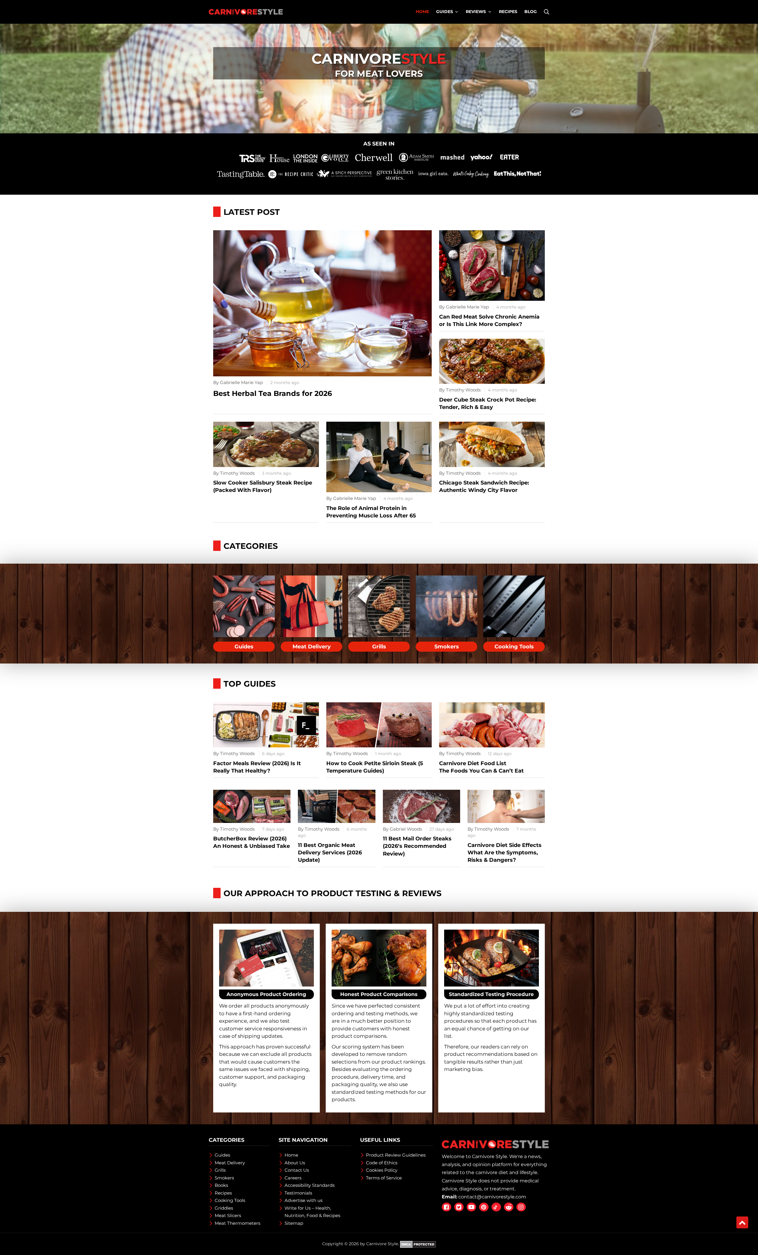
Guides (244, 646)
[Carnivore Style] (246, 11)
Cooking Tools (514, 646)
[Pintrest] (484, 1206)
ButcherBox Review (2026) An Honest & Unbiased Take (251, 842)
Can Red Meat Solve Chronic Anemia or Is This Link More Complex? (489, 320)
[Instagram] (521, 1206)
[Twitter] (459, 1206)
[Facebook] (446, 1206)
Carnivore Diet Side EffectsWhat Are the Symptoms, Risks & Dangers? (505, 852)
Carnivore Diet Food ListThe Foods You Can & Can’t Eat (481, 767)
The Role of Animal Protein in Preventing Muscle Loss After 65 (371, 512)
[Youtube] (471, 1206)
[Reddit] (508, 1206)
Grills (379, 646)
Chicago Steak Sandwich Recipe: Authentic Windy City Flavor (484, 486)
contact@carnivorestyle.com (492, 1197)
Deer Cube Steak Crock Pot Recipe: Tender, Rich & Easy (487, 403)
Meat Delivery (312, 646)
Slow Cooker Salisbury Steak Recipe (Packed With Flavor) (262, 486)
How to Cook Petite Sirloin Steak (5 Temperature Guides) (374, 767)
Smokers (446, 646)
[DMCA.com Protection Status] (418, 1243)
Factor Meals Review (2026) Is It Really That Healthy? (257, 767)
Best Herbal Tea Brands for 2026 (272, 393)
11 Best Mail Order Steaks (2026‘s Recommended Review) (417, 846)
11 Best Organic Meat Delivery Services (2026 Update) (330, 852)
